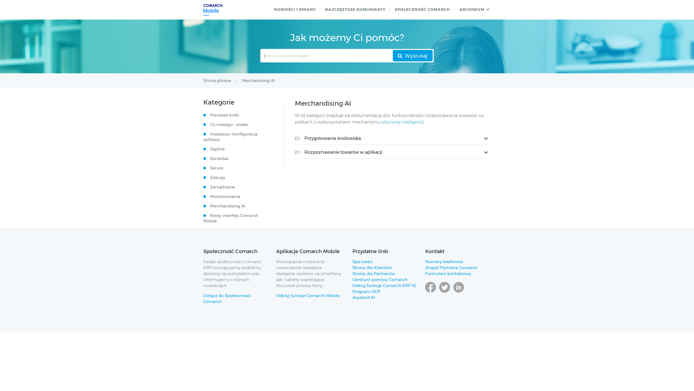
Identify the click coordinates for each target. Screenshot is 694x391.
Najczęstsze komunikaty (355, 9)
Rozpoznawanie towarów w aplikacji (343, 152)
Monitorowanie (225, 196)
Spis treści (362, 261)
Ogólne (217, 149)
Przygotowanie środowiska (332, 138)
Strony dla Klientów (372, 267)
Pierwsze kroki (224, 115)
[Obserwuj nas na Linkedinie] (458, 292)
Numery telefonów (444, 261)
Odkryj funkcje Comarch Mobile (308, 295)
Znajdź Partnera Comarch (451, 267)
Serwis (216, 168)
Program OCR (366, 291)
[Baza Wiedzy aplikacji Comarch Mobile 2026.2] (212, 9)
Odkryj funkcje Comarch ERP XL (384, 285)
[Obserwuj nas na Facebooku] (430, 292)
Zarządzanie (222, 187)
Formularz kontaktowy (448, 273)
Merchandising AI (227, 206)
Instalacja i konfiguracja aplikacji (230, 136)
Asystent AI (363, 297)
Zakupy (217, 177)
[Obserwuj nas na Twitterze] (444, 292)
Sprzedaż (219, 158)
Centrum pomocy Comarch (379, 279)
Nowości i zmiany (295, 9)
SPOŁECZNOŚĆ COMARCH (422, 9)
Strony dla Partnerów (373, 273)
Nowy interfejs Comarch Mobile (230, 218)
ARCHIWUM (471, 9)
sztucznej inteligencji (402, 122)
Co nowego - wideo (229, 124)
